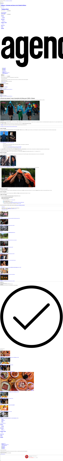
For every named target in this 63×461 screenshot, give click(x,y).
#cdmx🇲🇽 (8, 208)
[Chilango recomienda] (5, 363)
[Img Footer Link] (2, 442)
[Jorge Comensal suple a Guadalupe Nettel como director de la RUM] (4, 252)
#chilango (10, 208)
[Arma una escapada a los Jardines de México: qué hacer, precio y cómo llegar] (4, 238)
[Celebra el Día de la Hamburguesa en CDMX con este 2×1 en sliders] (4, 279)
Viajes (2, 26)
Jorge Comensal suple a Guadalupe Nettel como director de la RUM (7, 253)
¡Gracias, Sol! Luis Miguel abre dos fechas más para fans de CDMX (7, 225)
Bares (2, 432)
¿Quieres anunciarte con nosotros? (5, 72)
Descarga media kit (4, 71)
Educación (3, 17)
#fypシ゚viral (14, 208)
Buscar (7, 83)
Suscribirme (2, 284)
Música (3, 20)
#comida (12, 208)
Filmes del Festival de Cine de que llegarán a (7, 166)
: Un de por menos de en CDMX (9, 357)
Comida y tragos (4, 22)
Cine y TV (3, 25)
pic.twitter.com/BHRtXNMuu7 (21, 202)
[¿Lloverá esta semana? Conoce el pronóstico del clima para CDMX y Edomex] (4, 403)
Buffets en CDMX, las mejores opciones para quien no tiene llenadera (7, 274)
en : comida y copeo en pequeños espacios (6, 398)
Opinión (2, 28)
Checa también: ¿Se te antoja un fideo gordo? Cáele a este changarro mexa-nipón (8, 126)
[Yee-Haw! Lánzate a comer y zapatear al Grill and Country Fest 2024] (4, 230)
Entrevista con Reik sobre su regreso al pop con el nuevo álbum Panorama (8, 260)
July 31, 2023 (19, 203)
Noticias (2, 15)
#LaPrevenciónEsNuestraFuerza (14, 202)
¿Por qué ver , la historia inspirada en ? (7, 371)
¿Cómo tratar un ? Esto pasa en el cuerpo (6, 411)
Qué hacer (3, 19)
